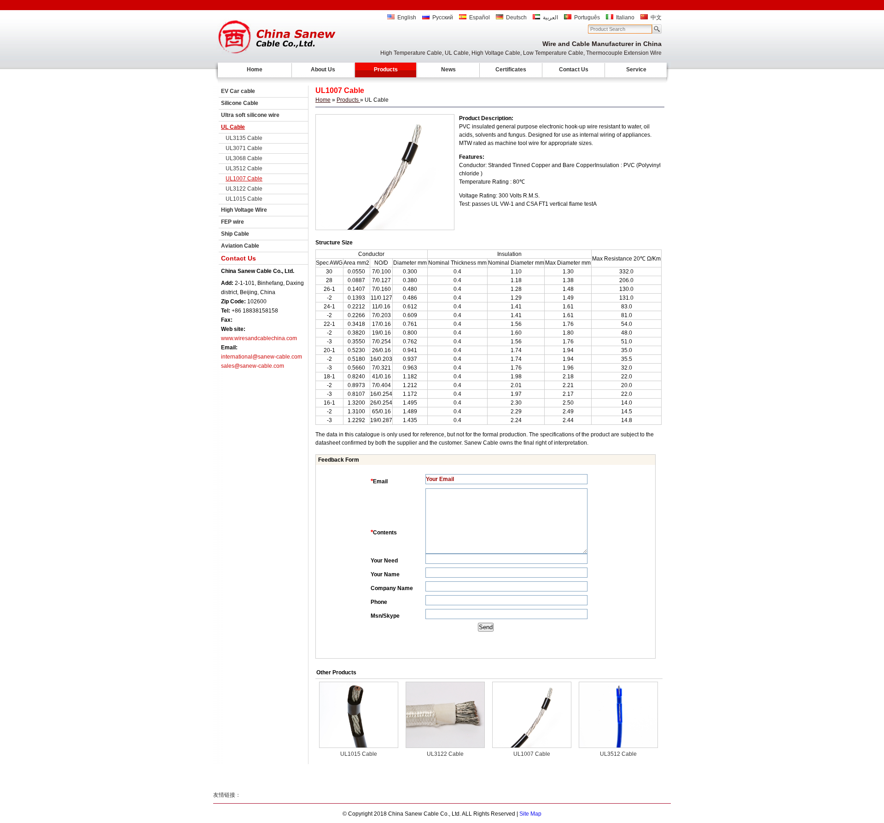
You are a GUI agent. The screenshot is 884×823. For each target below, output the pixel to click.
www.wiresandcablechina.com (259, 338)
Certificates (510, 69)
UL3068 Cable (244, 158)
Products (386, 69)
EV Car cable (238, 91)
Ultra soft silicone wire (250, 115)
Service (636, 69)
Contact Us (573, 69)
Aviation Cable (240, 246)
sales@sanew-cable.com (252, 366)
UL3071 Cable (244, 148)
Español (479, 17)
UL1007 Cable (244, 178)
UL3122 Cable (244, 188)
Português (587, 17)
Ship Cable (235, 234)
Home (254, 69)
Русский (442, 17)
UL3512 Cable (244, 168)
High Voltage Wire (244, 210)
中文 (656, 17)
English (406, 17)
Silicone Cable (239, 103)
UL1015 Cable (244, 199)
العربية (550, 17)
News (448, 69)
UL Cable (233, 127)
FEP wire (232, 222)
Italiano (625, 17)
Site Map (530, 814)
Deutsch (516, 17)
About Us (323, 69)
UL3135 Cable (244, 138)
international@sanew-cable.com (261, 357)
